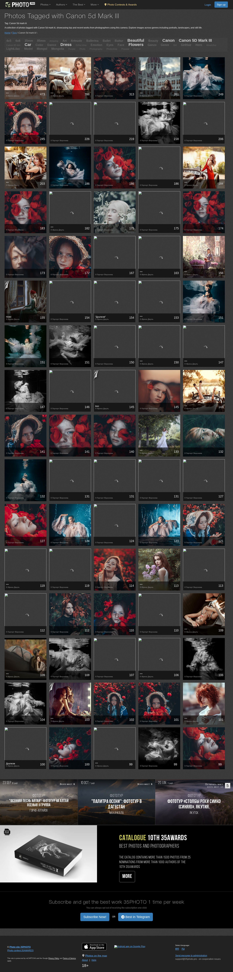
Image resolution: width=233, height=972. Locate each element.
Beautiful (135, 40)
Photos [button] (44, 4)
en (177, 948)
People (71, 49)
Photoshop (111, 49)
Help (94, 960)
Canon (168, 40)
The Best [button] (78, 4)
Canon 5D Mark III (195, 40)
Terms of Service (69, 958)
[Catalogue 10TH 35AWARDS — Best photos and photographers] (48, 853)
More (127, 876)
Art (64, 40)
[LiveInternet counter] (15, 954)
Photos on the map (96, 955)
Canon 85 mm (13, 45)
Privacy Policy (53, 958)
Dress (66, 44)
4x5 (8, 40)
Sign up (221, 4)
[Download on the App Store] (98, 946)
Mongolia (57, 48)
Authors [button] (61, 4)
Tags (14, 33)
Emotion (96, 44)
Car (28, 44)
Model (28, 48)
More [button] (94, 4)
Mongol (42, 48)
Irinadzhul (211, 45)
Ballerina (92, 40)
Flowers (136, 44)
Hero (199, 44)
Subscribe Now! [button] (94, 917)
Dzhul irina (81, 45)
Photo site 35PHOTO (20, 947)
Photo (82, 49)
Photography (96, 49)
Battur (119, 40)
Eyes (109, 44)
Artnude (76, 40)
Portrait (137, 49)
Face (121, 44)
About (85, 960)
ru (183, 948)
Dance (51, 44)
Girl (175, 45)
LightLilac (13, 48)
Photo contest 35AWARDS (20, 950)
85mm (41, 40)
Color (39, 44)
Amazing (54, 41)
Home (8, 33)
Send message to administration (191, 955)
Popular (125, 49)
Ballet (106, 40)
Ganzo (152, 44)
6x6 (17, 40)
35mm (29, 40)
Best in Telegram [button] (137, 917)
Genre (165, 44)
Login (208, 4)
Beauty (153, 40)
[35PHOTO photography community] (20, 4)
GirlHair (186, 44)
